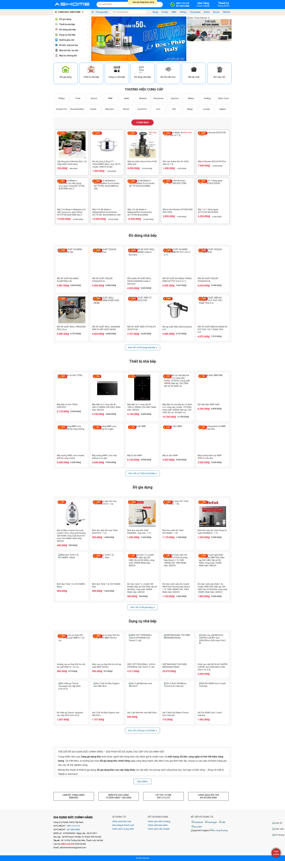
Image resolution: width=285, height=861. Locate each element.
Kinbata (143, 98)
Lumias (206, 109)
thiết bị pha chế (66, 40)
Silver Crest (223, 98)
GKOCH (226, 12)
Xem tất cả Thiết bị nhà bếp (141, 473)
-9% (98, 376)
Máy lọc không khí (68, 55)
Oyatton (175, 98)
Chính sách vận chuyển (159, 829)
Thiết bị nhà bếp (67, 24)
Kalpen (223, 109)
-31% (133, 133)
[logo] (72, 4)
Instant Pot (61, 109)
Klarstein (109, 109)
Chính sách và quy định (123, 829)
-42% (204, 133)
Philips (183, 12)
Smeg (155, 12)
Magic (190, 109)
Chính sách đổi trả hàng (159, 821)
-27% (63, 133)
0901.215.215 (73, 826)
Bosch (216, 12)
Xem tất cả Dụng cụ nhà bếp (141, 730)
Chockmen (195, 12)
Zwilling (207, 98)
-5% (63, 502)
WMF (174, 12)
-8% (98, 427)
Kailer (207, 12)
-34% (63, 181)
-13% (98, 133)
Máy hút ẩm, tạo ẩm (68, 50)
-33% (63, 250)
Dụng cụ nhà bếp (67, 35)
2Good (126, 109)
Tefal (77, 98)
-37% (204, 181)
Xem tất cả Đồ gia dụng (141, 607)
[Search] (158, 4)
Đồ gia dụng (65, 19)
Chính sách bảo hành (158, 825)
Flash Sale (143, 122)
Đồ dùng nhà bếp (67, 29)
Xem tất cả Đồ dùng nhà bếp (141, 347)
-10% (63, 427)
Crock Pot (142, 109)
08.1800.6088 (73, 829)
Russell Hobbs (77, 109)
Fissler (165, 12)
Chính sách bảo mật (121, 821)
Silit (174, 109)
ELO (158, 109)
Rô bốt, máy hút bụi (68, 45)
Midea (191, 98)
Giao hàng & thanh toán (123, 825)
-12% (168, 133)
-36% (98, 181)
